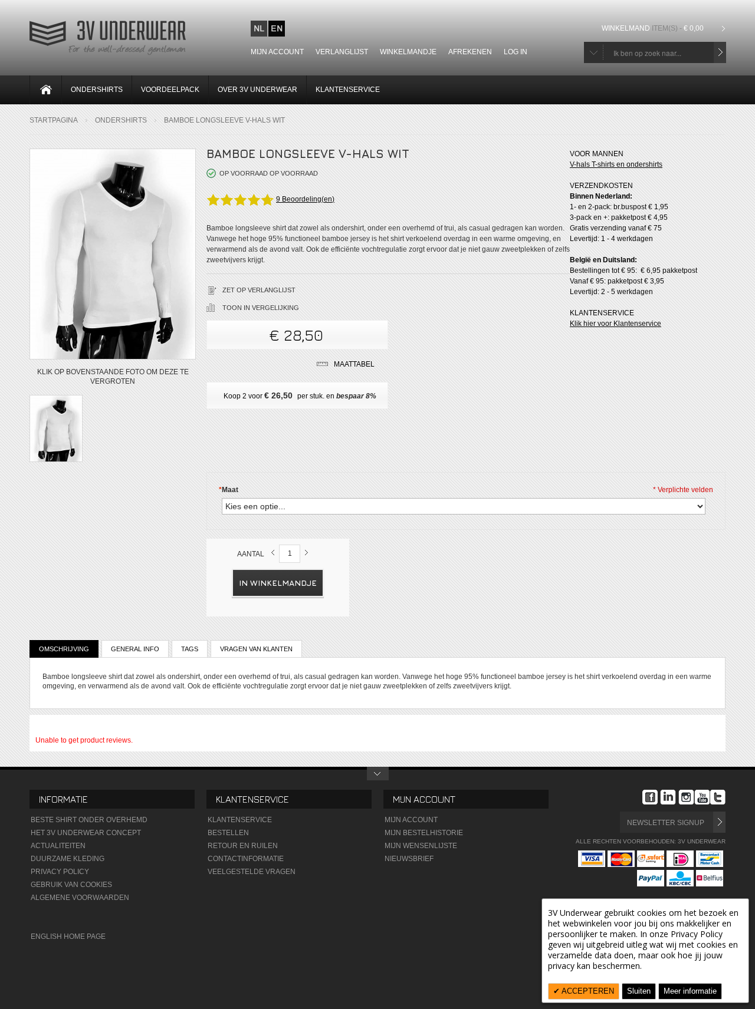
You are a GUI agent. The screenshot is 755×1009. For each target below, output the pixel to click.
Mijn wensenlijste (421, 846)
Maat (228, 490)
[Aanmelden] (719, 822)
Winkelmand (653, 28)
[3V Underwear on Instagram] (686, 798)
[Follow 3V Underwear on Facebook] (650, 798)
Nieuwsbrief (409, 859)
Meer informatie (690, 991)
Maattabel (354, 364)
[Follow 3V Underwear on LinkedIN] (668, 798)
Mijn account (277, 52)
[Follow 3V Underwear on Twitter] (718, 798)
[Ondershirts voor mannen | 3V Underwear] (107, 54)
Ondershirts (121, 120)
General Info (135, 648)
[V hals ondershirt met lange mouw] (56, 430)
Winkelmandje (408, 52)
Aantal (250, 554)
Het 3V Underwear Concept (86, 833)
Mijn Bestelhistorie (424, 833)
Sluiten (639, 991)
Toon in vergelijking (260, 307)
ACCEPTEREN (587, 991)
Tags (189, 648)
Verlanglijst (342, 52)
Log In (515, 52)
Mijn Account (411, 820)
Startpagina (53, 120)
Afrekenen (470, 52)
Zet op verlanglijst (259, 290)
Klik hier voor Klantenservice (615, 323)
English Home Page (68, 936)
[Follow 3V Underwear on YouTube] (702, 798)
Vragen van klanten (256, 648)
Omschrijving (64, 648)
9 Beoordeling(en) (305, 199)
